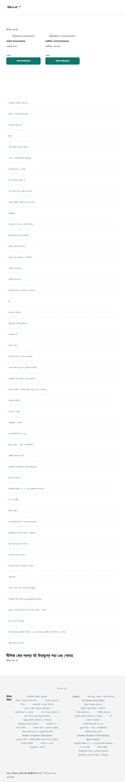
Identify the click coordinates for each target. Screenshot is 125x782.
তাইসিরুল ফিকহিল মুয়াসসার (18, 103)
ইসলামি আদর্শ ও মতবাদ (16, 169)
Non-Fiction (14, 477)
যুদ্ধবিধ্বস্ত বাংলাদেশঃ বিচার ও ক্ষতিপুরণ (22, 532)
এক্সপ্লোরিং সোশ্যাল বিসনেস (18, 147)
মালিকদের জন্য (50, 773)
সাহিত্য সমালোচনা (14, 268)
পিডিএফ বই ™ (62, 688)
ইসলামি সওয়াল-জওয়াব (16, 554)
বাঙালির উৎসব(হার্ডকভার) (15, 41)
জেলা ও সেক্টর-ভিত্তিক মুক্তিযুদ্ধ (19, 158)
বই (9, 301)
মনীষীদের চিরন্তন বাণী (15, 455)
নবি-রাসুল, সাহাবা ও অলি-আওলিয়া (20, 224)
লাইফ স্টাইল (13, 345)
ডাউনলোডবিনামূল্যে (23, 60)
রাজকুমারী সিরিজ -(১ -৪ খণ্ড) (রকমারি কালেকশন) (26, 488)
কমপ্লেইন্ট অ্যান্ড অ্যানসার (17, 543)
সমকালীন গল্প (12, 334)
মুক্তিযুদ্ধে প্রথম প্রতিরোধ (17, 323)
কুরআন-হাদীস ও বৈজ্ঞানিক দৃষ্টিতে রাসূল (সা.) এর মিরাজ (27, 389)
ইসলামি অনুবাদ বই (14, 125)
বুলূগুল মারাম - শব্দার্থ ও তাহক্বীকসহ (20, 444)
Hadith (11, 213)
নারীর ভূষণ (12, 577)
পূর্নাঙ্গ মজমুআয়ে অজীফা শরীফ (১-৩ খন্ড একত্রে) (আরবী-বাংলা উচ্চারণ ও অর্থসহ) (37, 632)
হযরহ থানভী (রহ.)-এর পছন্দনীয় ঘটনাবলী (22, 367)
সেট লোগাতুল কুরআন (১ (17, 180)
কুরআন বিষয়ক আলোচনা (16, 246)
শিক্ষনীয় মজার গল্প (14, 279)
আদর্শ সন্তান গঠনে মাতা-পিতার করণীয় (21, 588)
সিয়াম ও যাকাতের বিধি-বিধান (18, 114)
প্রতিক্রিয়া (10, 777)
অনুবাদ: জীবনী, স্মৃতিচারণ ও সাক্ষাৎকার (21, 202)
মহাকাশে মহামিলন (14, 312)
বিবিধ (10, 136)
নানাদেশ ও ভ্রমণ (14, 411)
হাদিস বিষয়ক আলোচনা (16, 643)
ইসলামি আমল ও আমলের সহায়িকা (20, 356)
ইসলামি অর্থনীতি (14, 400)
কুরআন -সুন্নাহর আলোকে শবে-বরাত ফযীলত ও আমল (27, 610)
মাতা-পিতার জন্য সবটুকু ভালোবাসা (20, 191)
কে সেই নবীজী (13, 499)
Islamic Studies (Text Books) (22, 466)
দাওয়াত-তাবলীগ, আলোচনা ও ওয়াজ (20, 565)
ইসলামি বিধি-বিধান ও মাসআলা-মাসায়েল (22, 521)
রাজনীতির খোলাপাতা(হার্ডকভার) (57, 41)
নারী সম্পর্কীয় (12, 510)
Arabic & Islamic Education (22, 378)
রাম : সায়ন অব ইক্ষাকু (16, 621)
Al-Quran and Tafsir (18, 235)
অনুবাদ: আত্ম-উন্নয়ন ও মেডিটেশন (20, 257)
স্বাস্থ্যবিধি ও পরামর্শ (15, 422)
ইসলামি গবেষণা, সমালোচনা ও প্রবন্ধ (21, 290)
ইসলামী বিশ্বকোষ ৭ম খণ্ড (17, 433)
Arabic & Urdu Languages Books (25, 599)
